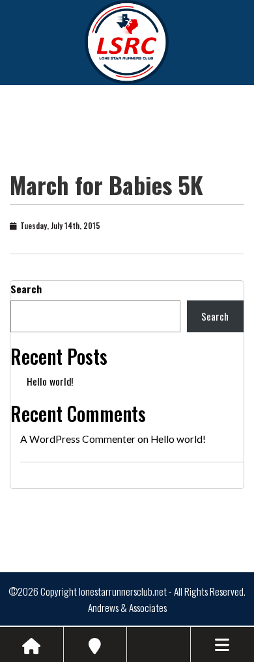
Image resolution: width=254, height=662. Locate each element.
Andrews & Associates (127, 607)
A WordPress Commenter (77, 439)
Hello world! (50, 381)
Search (26, 289)
